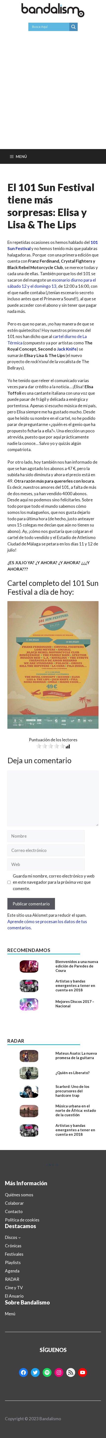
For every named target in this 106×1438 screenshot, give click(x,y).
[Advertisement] (53, 94)
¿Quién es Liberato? (72, 1072)
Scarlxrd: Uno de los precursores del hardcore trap (72, 1091)
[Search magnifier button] (73, 27)
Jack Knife (67, 349)
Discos (11, 1237)
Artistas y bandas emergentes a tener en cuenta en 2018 (75, 985)
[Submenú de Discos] (19, 1237)
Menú (10, 1313)
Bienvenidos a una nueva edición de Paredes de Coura (76, 966)
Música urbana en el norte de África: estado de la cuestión (75, 1110)
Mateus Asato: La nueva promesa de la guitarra (76, 1055)
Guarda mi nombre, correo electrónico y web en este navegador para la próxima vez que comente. (53, 882)
